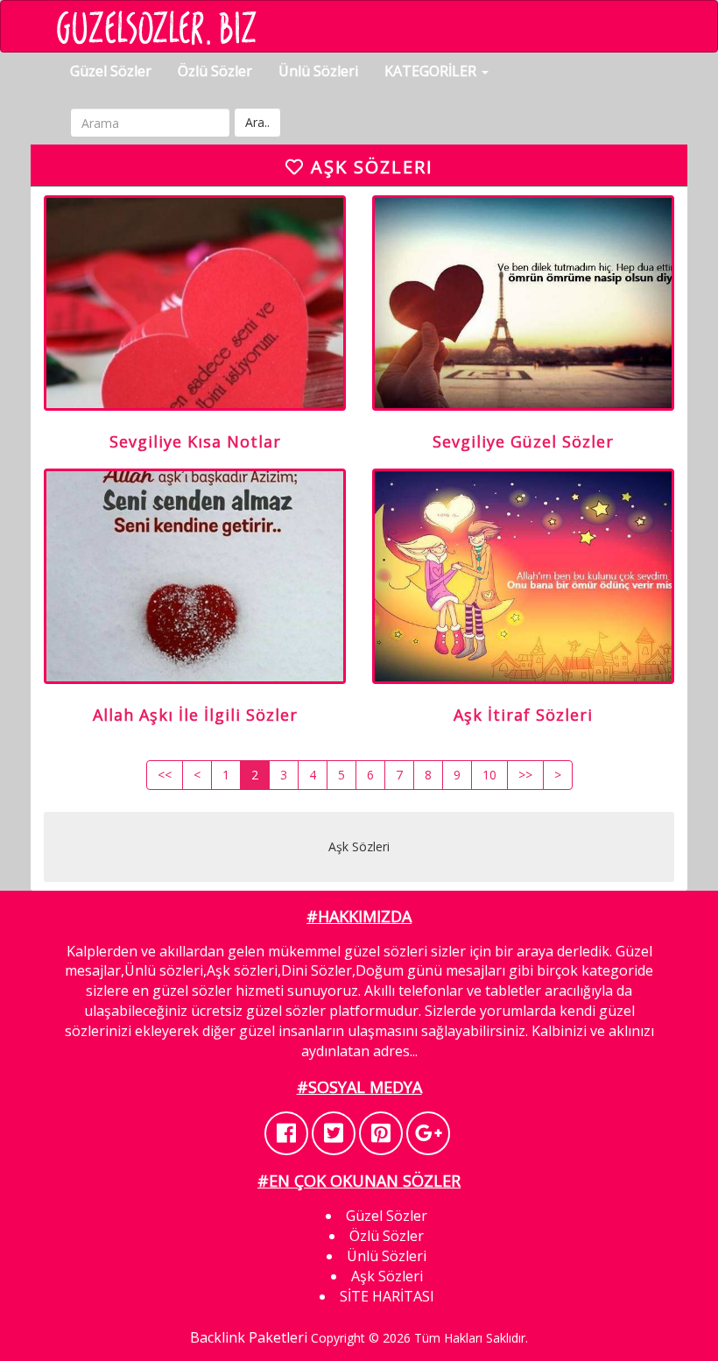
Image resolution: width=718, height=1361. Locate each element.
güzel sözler (192, 990)
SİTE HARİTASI (387, 1296)
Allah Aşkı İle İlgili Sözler (195, 714)
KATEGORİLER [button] (432, 71)
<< (165, 774)
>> (525, 774)
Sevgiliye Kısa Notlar (195, 441)
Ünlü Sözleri (318, 71)
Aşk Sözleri (387, 1276)
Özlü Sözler (215, 71)
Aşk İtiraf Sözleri (523, 714)
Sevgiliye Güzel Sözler (523, 441)
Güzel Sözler (110, 71)
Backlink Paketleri (248, 1337)
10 (489, 774)
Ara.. (257, 122)
